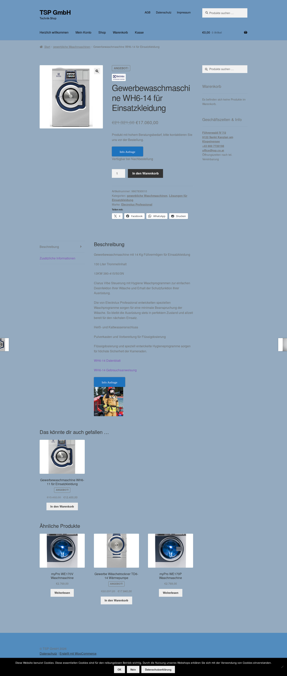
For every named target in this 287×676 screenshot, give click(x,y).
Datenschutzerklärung (158, 669)
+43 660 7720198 (213, 146)
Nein (133, 669)
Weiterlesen (62, 593)
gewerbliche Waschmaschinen (71, 47)
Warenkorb (120, 32)
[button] (97, 71)
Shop (102, 32)
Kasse (139, 32)
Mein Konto (83, 32)
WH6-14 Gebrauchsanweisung (115, 370)
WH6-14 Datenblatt (107, 360)
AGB (147, 12)
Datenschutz (163, 12)
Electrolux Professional (136, 204)
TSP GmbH (55, 12)
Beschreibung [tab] (49, 246)
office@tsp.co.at (213, 150)
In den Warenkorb (145, 173)
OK (119, 669)
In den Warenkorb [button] (62, 506)
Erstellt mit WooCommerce (78, 653)
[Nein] (282, 667)
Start (47, 47)
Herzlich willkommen (54, 32)
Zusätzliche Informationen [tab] (57, 258)
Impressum (184, 12)
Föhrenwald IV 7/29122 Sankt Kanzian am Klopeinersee (217, 137)
